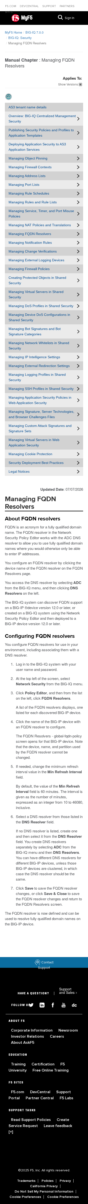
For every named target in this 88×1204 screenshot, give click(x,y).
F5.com (11, 6)
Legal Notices (19, 471)
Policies (48, 1181)
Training (19, 1064)
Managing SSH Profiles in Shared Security (41, 389)
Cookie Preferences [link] (25, 1197)
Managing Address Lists (27, 176)
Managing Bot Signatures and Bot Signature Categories (35, 331)
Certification (43, 1064)
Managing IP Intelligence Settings (34, 357)
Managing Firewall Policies (29, 269)
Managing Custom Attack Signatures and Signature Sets (40, 428)
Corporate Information (32, 1030)
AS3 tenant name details (27, 107)
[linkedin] (40, 1004)
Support (49, 6)
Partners (67, 6)
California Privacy (44, 1186)
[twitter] (29, 1004)
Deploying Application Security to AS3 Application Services (37, 146)
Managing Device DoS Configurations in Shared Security (39, 317)
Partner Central (40, 1098)
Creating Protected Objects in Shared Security (37, 280)
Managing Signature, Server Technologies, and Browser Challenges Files (41, 414)
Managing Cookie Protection (30, 454)
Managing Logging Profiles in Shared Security (37, 377)
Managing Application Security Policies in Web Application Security (40, 400)
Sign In (69, 18)
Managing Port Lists (24, 185)
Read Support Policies (31, 1119)
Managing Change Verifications (33, 251)
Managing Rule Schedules (29, 193)
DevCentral (40, 1092)
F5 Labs (66, 1098)
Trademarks (26, 1181)
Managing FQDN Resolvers (30, 234)
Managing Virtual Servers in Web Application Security (34, 442)
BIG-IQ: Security (20, 37)
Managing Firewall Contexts (30, 167)
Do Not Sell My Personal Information (44, 1191)
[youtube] (61, 1004)
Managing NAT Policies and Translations (40, 225)
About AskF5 (22, 1042)
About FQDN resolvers (32, 519)
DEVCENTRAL (29, 6)
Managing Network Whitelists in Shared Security (39, 345)
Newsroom (68, 1030)
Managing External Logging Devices (36, 260)
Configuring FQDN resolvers (40, 636)
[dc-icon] (72, 1004)
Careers (57, 1036)
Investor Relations (28, 1036)
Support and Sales (68, 990)
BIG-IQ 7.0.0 (34, 32)
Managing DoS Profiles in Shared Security (41, 306)
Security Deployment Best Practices (36, 463)
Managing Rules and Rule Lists (33, 202)
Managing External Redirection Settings (39, 366)
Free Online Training (51, 1070)
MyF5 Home (13, 32)
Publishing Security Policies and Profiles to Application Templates (41, 132)
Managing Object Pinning (28, 158)
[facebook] (50, 1004)
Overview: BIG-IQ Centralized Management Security (42, 118)
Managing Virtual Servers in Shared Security (36, 294)
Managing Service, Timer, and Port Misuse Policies (41, 213)
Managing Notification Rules (30, 243)
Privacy (65, 1181)
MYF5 (9, 12)
